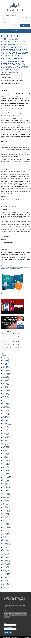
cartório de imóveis (7, 613)
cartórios (23, 613)
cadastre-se (4, 262)
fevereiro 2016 (5, 537)
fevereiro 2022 (5, 434)
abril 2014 (4, 569)
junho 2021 (4, 446)
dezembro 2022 (5, 420)
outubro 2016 (5, 526)
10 (5, 341)
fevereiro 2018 (5, 503)
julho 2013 (4, 581)
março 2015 (4, 553)
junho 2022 (4, 429)
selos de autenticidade (15, 268)
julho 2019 (4, 479)
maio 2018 (4, 499)
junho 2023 (4, 411)
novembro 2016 (5, 524)
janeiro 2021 (5, 453)
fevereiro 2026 (5, 366)
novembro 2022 (5, 422)
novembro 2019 (5, 473)
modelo (24, 267)
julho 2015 (4, 547)
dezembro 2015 (5, 540)
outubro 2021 (5, 440)
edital (25, 615)
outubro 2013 (5, 577)
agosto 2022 (5, 426)
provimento (6, 615)
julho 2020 (4, 461)
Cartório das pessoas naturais (14, 265)
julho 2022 (4, 427)
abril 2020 (4, 466)
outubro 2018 (5, 491)
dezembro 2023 (5, 403)
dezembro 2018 (5, 489)
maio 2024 (4, 396)
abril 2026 (4, 363)
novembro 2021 (5, 439)
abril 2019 (4, 483)
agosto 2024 (5, 392)
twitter (2, 259)
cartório (13, 613)
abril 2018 (4, 500)
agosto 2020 (5, 460)
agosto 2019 (5, 477)
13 (13, 341)
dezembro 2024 (5, 386)
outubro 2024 (5, 389)
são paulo (3, 268)
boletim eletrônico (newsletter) (9, 260)
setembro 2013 (5, 579)
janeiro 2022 (5, 436)
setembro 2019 (5, 476)
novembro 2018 (5, 490)
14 (16, 341)
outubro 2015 (5, 543)
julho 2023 (4, 410)
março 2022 (4, 433)
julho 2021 (4, 444)
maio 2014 (4, 567)
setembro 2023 (5, 407)
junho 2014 (4, 566)
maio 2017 (4, 516)
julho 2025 (4, 376)
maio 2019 (4, 481)
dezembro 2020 (5, 454)
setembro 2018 (5, 493)
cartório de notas (23, 265)
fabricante (16, 267)
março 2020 (4, 467)
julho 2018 (4, 496)
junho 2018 (4, 497)
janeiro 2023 (5, 419)
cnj (26, 613)
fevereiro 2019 (5, 486)
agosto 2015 (5, 546)
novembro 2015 (5, 541)
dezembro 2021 (5, 437)
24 (5, 347)
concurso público (7, 617)
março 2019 (4, 484)
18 (8, 344)
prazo (27, 267)
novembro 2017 (5, 507)
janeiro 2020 (5, 470)
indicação (20, 267)
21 (16, 344)
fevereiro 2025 (5, 383)
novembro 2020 (5, 456)
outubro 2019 (5, 474)
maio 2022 (4, 430)
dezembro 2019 (5, 471)
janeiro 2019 (5, 487)
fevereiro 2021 (5, 451)
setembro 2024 (5, 390)
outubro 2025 (5, 372)
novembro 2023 (5, 404)
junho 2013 (4, 583)
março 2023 (4, 416)
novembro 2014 (5, 559)
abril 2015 (4, 551)
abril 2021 (4, 449)
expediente (11, 267)
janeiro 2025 (5, 384)
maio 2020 (4, 464)
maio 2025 (4, 379)
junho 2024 (4, 394)
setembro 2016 (5, 527)
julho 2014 (4, 564)
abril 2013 (4, 586)
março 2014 (4, 570)
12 (10, 341)
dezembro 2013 (5, 574)
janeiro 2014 (5, 573)
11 (8, 341)
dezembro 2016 (5, 523)
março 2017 (4, 519)
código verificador (4, 267)
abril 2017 (4, 517)
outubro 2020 (5, 457)
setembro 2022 (5, 424)
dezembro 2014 (5, 557)
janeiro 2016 (5, 539)
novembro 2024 (5, 387)
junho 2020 (4, 463)
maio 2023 (4, 413)
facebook (20, 259)
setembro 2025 (5, 373)
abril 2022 (4, 431)
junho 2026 (4, 360)
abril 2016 (4, 534)
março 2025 (4, 381)
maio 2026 (4, 362)
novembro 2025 (5, 370)
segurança (8, 268)
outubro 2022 (5, 423)
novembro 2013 (5, 576)
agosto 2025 (5, 374)
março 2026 (4, 364)
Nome (5, 623)
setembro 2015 (5, 544)
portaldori (8, 74)
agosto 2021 (5, 443)
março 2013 (4, 587)
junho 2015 (4, 549)
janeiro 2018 (5, 504)
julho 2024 (4, 393)
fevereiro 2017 (5, 520)
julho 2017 (4, 513)
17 (5, 344)
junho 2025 (4, 377)
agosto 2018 (5, 494)
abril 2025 (4, 380)
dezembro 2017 (5, 506)
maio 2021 (4, 447)
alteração (5, 265)
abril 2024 (4, 397)
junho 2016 (4, 531)
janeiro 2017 (5, 521)
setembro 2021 (5, 441)
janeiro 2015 (5, 556)
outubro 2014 (5, 560)
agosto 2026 (5, 357)
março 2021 (4, 450)
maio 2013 (4, 584)
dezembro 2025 (5, 369)
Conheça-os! (24, 607)
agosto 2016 (5, 529)
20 (13, 344)
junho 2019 (4, 480)
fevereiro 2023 (5, 417)
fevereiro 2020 (5, 469)
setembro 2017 (5, 510)
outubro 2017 (5, 509)
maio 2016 (4, 533)
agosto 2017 (5, 511)
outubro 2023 (5, 406)
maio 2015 (4, 550)
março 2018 (4, 501)
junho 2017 (4, 514)
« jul (2, 353)
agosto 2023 (5, 409)
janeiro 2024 (5, 401)
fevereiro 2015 (5, 554)
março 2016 (4, 536)
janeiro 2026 (5, 367)
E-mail (8, 627)
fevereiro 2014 (5, 571)
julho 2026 (4, 359)
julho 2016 (4, 530)
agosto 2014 (5, 563)
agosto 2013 (5, 580)
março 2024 (4, 399)
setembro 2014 (5, 561)
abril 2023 (4, 414)
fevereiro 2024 (5, 400)
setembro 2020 (5, 459)
